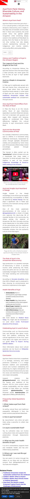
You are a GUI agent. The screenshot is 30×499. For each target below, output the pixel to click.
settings (18, 493)
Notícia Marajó (17, 199)
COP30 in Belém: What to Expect (14, 476)
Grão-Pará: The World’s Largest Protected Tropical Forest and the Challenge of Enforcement (14, 484)
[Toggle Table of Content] (9, 52)
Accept (4, 496)
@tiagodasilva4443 (9, 213)
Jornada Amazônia (18, 279)
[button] (18, 4)
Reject (11, 496)
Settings (18, 496)
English (18, 1)
